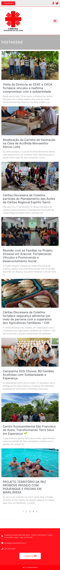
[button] (55, 21)
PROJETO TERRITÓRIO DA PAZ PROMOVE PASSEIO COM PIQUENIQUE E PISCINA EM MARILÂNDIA (24, 487)
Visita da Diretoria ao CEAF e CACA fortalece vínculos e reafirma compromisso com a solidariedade (27, 88)
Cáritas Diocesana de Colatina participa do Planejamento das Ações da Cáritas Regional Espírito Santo (29, 198)
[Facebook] (53, 3)
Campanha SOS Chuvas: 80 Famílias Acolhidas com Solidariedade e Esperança (28, 374)
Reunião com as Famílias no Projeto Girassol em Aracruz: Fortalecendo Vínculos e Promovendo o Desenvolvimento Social (28, 256)
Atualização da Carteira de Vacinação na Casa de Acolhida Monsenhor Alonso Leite (29, 143)
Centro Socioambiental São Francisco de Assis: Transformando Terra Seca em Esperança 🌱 (29, 430)
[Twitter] (57, 3)
